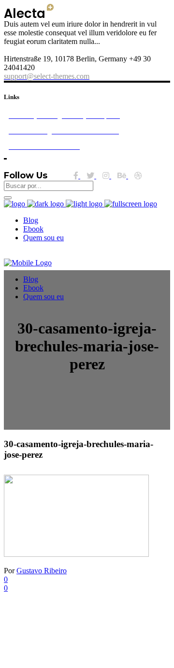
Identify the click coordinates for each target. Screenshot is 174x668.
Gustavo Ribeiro (41, 570)
